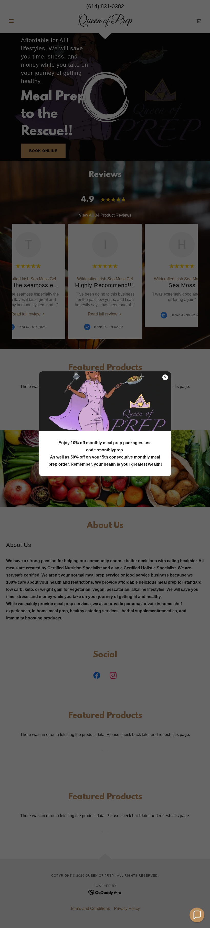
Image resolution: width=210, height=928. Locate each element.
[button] (197, 915)
